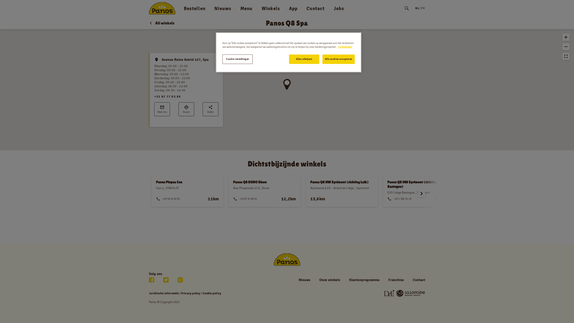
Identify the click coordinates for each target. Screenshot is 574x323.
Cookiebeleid (345, 46)
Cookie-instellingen (237, 59)
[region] (288, 52)
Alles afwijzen (304, 59)
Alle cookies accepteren (338, 59)
